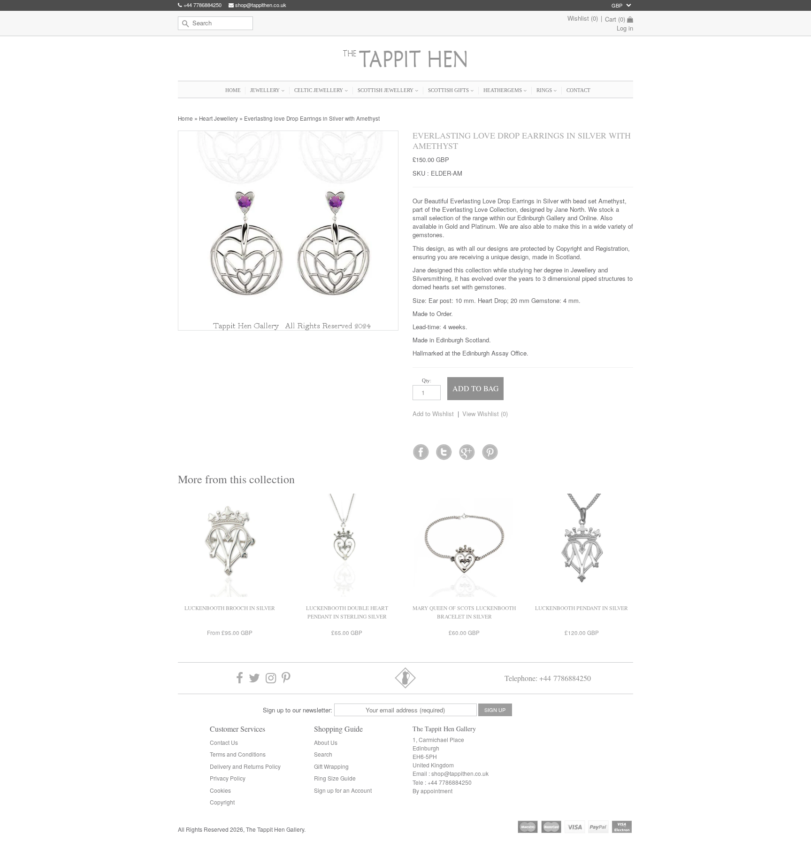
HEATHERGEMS (503, 90)
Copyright (222, 802)
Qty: (426, 380)
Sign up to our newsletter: (297, 709)
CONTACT (578, 90)
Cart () (615, 19)
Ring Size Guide (335, 778)
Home (185, 118)
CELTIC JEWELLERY (319, 90)
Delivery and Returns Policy (245, 766)
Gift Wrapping (331, 766)
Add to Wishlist (433, 413)
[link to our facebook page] (421, 449)
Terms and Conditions (238, 754)
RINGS (544, 90)
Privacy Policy (227, 778)
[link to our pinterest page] (286, 677)
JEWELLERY (265, 90)
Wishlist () (582, 18)
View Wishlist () (485, 413)
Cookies (220, 790)
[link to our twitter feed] (444, 449)
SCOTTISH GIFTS (449, 90)
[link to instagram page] (271, 677)
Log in (625, 27)
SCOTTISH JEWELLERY (386, 90)
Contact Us (224, 742)
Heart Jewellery (218, 118)
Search (323, 754)
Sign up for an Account (343, 790)
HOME (233, 90)
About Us (325, 742)
